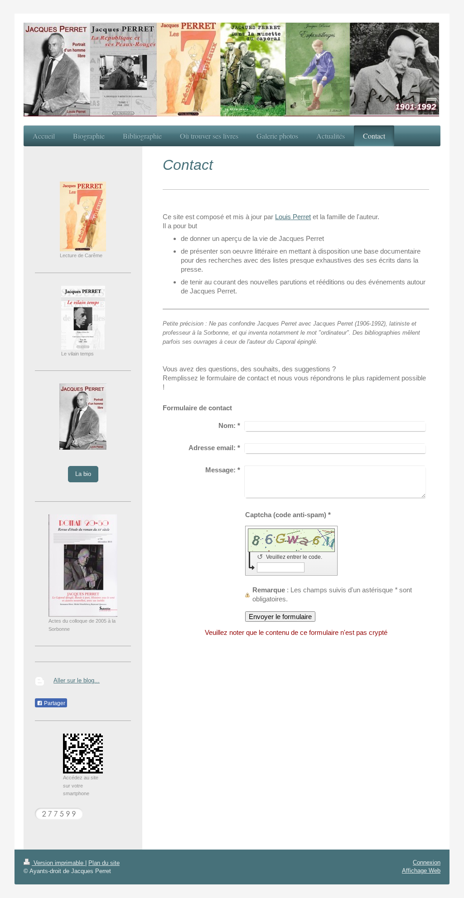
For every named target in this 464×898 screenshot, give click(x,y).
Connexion (426, 862)
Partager (54, 703)
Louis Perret (293, 217)
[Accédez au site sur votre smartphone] (83, 753)
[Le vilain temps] (83, 318)
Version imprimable (58, 863)
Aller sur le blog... (76, 680)
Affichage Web (421, 870)
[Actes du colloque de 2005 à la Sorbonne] (82, 565)
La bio (83, 474)
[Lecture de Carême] (83, 216)
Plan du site (104, 863)
